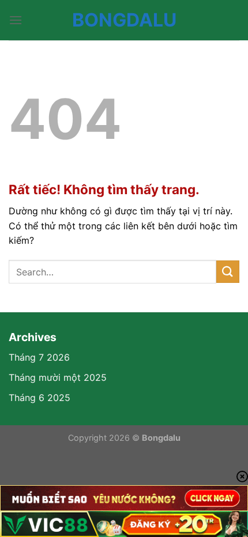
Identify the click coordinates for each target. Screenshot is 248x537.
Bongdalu (124, 20)
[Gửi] (227, 271)
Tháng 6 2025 (39, 397)
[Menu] (15, 20)
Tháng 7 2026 (39, 357)
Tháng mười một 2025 (58, 377)
